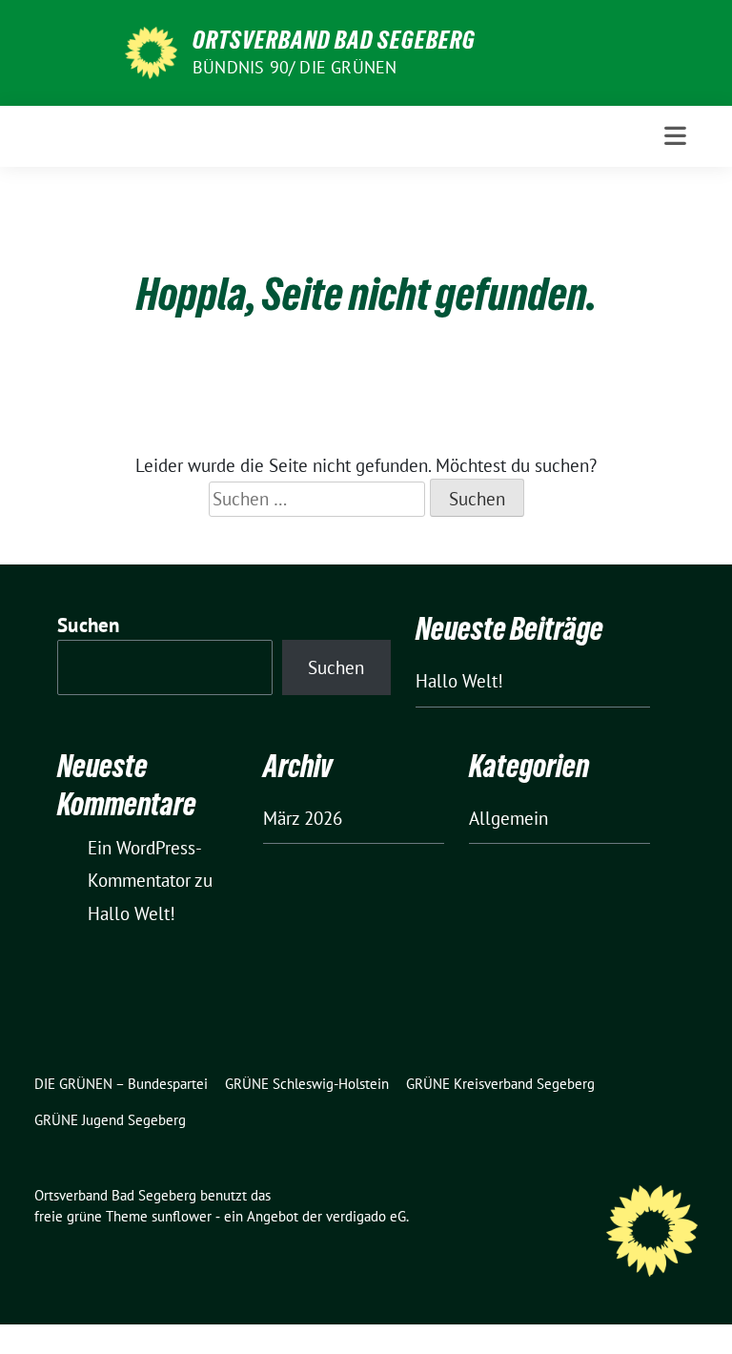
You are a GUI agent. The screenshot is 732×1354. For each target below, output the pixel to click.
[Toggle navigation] (675, 136)
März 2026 (302, 818)
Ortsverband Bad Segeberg (334, 40)
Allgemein (508, 818)
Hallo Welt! (459, 680)
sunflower (182, 1216)
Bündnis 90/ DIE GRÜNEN (294, 67)
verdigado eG (366, 1216)
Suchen (88, 625)
